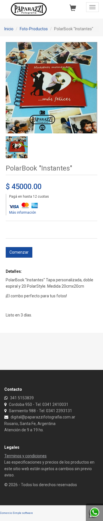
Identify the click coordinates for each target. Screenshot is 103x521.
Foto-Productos (34, 29)
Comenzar (19, 252)
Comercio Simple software (16, 512)
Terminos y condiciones (25, 456)
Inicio (8, 29)
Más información (22, 213)
